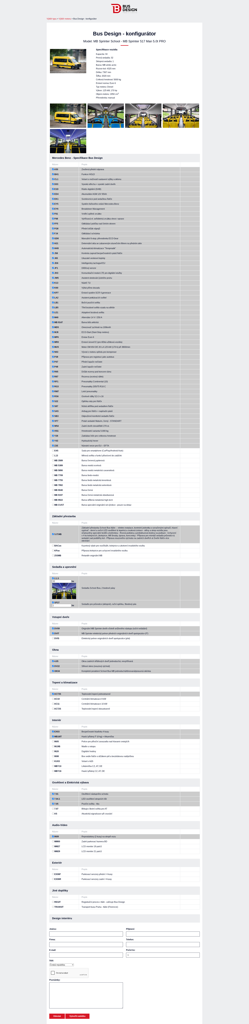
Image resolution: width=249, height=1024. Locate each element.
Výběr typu (52, 19)
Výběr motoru (65, 19)
